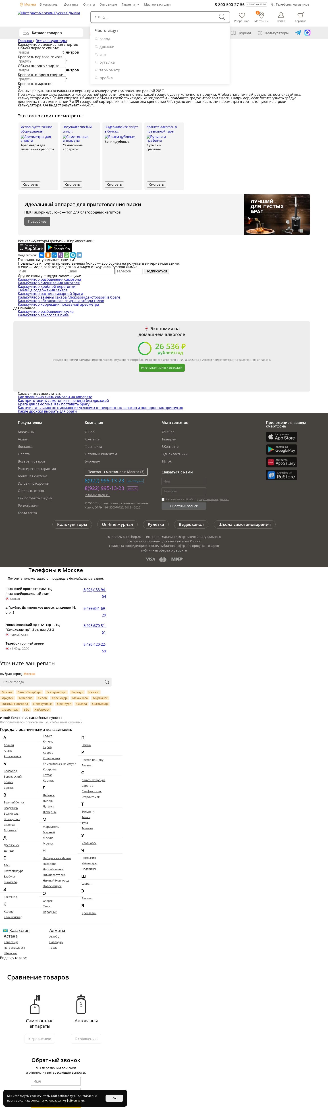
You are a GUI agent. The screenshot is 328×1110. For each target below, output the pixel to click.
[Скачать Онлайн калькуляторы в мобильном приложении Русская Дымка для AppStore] (32, 250)
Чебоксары (89, 863)
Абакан (9, 745)
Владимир (11, 808)
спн (103, 54)
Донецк (9, 851)
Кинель (48, 741)
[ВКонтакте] (41, 255)
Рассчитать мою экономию (162, 368)
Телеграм (169, 439)
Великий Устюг (14, 802)
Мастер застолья (157, 4)
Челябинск (89, 869)
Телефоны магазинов (292, 4)
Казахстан (19, 930)
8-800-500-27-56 (230, 4)
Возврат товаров (31, 461)
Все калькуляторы (51, 40)
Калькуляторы (277, 33)
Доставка (71, 4)
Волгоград (11, 813)
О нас (89, 431)
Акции (23, 439)
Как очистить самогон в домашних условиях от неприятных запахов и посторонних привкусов (100, 407)
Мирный (49, 832)
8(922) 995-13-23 (104, 480)
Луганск (48, 806)
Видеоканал (191, 524)
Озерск (48, 901)
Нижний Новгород (15, 704)
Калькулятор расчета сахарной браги (50, 293)
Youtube (168, 431)
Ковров (48, 753)
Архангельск (12, 756)
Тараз (53, 948)
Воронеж (10, 830)
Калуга (47, 736)
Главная (25, 40)
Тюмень (87, 828)
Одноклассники (175, 454)
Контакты (92, 439)
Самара (81, 704)
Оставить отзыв (31, 490)
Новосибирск (52, 886)
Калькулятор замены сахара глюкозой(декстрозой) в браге (69, 297)
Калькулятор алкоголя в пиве (43, 315)
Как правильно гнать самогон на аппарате (55, 396)
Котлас (47, 775)
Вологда (9, 825)
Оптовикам (108, 4)
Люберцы (49, 812)
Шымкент (10, 953)
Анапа (8, 751)
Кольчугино (51, 758)
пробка (106, 77)
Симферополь (92, 791)
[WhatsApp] (66, 255)
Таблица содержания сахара (43, 290)
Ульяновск (89, 843)
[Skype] (73, 255)
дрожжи (107, 46)
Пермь (86, 745)
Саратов (87, 786)
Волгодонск (12, 819)
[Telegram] (79, 255)
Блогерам (92, 461)
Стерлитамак (91, 797)
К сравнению (39, 1038)
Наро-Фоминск (53, 869)
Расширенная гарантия (37, 468)
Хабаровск (42, 709)
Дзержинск (11, 845)
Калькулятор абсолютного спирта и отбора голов (61, 300)
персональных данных (214, 499)
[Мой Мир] (54, 255)
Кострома (49, 769)
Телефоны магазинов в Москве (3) (116, 471)
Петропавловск (14, 948)
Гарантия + (130, 4)
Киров (42, 698)
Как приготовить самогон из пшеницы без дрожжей (63, 400)
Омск (46, 906)
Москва (29, 4)
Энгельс (87, 898)
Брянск (9, 788)
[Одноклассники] (48, 255)
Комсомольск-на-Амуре (59, 764)
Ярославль (89, 913)
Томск (86, 817)
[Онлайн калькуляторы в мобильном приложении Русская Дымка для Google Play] (59, 250)
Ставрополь (10, 709)
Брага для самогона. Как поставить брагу (53, 404)
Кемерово (26, 698)
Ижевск (93, 692)
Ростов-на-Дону (93, 760)
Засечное (10, 897)
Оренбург (64, 704)
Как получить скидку (35, 498)
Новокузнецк (42, 704)
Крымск (48, 780)
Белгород (10, 771)
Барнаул (77, 692)
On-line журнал (117, 524)
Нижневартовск (54, 875)
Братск (8, 782)
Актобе (54, 936)
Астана (11, 936)
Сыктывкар (100, 704)
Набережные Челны (57, 858)
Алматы (57, 930)
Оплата (89, 4)
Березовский (13, 776)
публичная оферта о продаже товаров (189, 546)
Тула (85, 823)
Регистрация (28, 505)
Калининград (13, 917)
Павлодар (56, 942)
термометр (110, 70)
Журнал (244, 33)
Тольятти (88, 811)
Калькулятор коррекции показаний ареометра (58, 304)
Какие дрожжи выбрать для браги (47, 411)
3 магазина (49, 4)
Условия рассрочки (33, 483)
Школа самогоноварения (244, 524)
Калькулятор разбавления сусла (46, 311)
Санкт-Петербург (29, 692)
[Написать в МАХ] (307, 32)
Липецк (48, 801)
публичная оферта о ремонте (164, 550)
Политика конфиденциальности (133, 546)
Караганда (11, 942)
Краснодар (59, 698)
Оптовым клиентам (101, 454)
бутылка (107, 62)
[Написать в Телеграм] (298, 32)
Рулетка (156, 524)
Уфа (26, 709)
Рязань (86, 765)
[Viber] (60, 255)
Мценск (48, 843)
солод (105, 38)
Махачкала (80, 698)
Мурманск (100, 698)
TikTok (167, 461)
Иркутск (7, 698)
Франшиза (93, 446)
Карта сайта (27, 512)
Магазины (26, 431)
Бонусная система (32, 476)
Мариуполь (51, 827)
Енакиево (10, 882)
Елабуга (9, 876)
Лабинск (49, 795)
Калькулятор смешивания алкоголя (49, 282)
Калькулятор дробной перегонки (46, 286)
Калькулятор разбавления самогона (49, 279)
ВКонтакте (170, 446)
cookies (35, 1096)
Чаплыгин (89, 858)
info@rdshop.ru (97, 495)
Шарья (86, 884)
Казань (9, 911)
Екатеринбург (56, 692)
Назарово (49, 864)
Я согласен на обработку (197, 499)
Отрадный (50, 912)
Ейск (7, 865)
